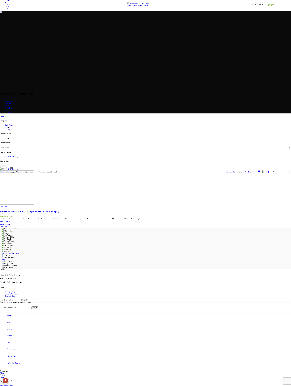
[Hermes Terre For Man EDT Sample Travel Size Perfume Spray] (9, 169)
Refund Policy (10, 296)
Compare (12, 356)
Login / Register (15, 363)
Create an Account (6, 385)
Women (7, 129)
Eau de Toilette (10, 157)
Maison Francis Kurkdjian (11, 253)
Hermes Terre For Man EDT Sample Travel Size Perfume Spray (30, 211)
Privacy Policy (10, 292)
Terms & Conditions (12, 294)
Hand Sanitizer (10, 125)
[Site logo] (138, 5)
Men (6, 127)
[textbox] (145, 147)
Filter (2, 166)
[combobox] (145, 147)
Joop (3, 259)
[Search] (266, 4)
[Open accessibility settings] (5, 380)
